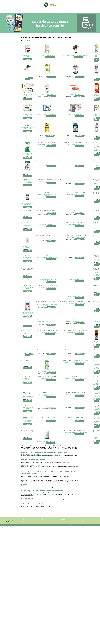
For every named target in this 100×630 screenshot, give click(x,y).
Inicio (27, 10)
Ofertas (45, 10)
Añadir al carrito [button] (27, 59)
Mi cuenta (54, 10)
